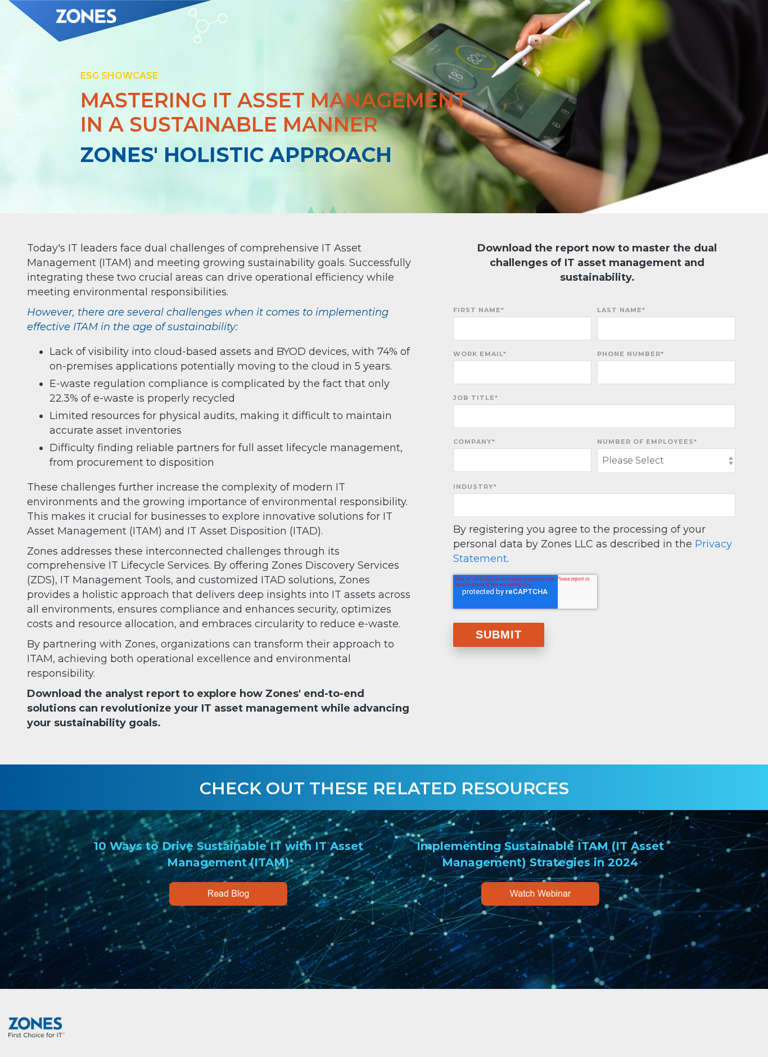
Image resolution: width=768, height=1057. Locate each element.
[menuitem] (742, 1022)
